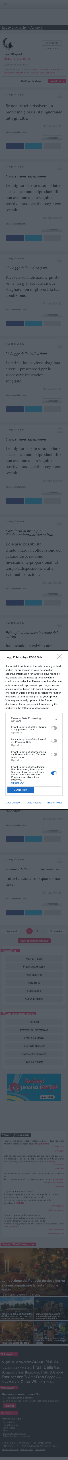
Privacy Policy (54, 802)
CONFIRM (20, 789)
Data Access (34, 802)
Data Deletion (13, 802)
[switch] (54, 728)
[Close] (60, 657)
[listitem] (34, 719)
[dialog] (34, 730)
